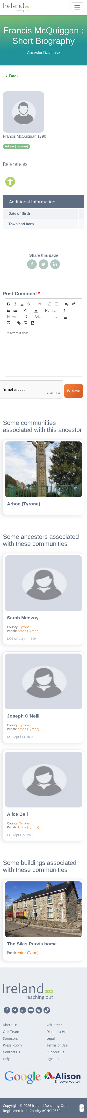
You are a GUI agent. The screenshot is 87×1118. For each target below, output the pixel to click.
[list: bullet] (56, 304)
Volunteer (54, 1024)
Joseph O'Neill (23, 716)
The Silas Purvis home (32, 943)
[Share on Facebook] (32, 264)
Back (14, 76)
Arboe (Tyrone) (23, 503)
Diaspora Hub (57, 1031)
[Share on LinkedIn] (55, 264)
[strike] (28, 304)
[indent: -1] (8, 310)
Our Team (11, 1031)
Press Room (12, 1045)
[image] (25, 323)
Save (76, 391)
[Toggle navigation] (77, 7)
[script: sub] (66, 304)
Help (6, 1058)
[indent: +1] (15, 310)
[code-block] (39, 304)
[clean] (8, 323)
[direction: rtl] (25, 310)
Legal (50, 1038)
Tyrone (24, 627)
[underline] (22, 304)
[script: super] (73, 304)
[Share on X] (43, 264)
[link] (18, 323)
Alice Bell (17, 814)
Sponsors (10, 1038)
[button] (36, 310)
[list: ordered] (49, 304)
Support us (55, 1052)
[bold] (8, 304)
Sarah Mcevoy (23, 617)
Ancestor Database (43, 53)
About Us (10, 1024)
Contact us (11, 1052)
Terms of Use (57, 1045)
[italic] (15, 304)
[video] (32, 323)
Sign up (52, 1058)
